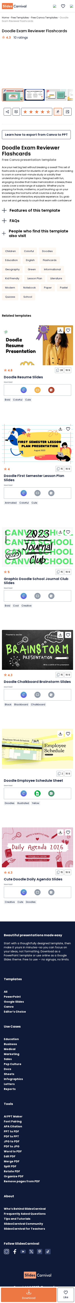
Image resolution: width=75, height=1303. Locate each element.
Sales (8, 1059)
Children (10, 251)
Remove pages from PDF (22, 1181)
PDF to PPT (11, 1136)
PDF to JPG (11, 1146)
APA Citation (13, 1126)
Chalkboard (38, 704)
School (27, 297)
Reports (10, 1089)
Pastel (64, 287)
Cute (28, 399)
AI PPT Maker (13, 1116)
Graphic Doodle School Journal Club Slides (36, 580)
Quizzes (10, 297)
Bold (7, 399)
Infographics (13, 1079)
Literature (56, 278)
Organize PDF (13, 1176)
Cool (16, 605)
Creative (26, 605)
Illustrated (23, 803)
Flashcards (50, 260)
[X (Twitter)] (31, 1251)
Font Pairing (13, 1121)
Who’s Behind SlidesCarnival (25, 1209)
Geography (12, 269)
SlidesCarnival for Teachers (24, 1229)
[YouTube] (23, 1251)
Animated (11, 502)
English (30, 260)
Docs (7, 1069)
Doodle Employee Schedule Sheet (33, 780)
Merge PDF (11, 1161)
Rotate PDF (12, 1171)
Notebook (29, 287)
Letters (9, 1084)
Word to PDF (13, 1151)
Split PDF (10, 1166)
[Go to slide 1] (12, 95)
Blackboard (21, 704)
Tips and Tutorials (17, 1219)
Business (10, 1044)
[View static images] (67, 112)
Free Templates (20, 17)
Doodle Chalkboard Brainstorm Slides (37, 681)
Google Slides (14, 1002)
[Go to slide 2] (34, 95)
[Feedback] (16, 112)
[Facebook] (15, 1251)
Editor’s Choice (15, 1012)
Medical (9, 1049)
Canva (8, 1007)
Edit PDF (9, 1156)
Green (32, 269)
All (5, 992)
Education (11, 260)
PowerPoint (12, 997)
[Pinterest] (39, 1251)
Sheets (9, 1074)
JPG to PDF (11, 1141)
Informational (52, 269)
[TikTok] (48, 1251)
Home (5, 17)
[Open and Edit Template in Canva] (24, 390)
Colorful (29, 251)
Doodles (47, 251)
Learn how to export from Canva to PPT (36, 134)
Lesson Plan (35, 278)
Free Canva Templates (44, 17)
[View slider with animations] (58, 112)
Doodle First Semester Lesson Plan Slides (34, 477)
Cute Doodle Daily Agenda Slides (33, 879)
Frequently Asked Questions (25, 1214)
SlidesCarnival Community (23, 1224)
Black (8, 704)
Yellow (35, 803)
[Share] (7, 112)
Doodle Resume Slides (23, 377)
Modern (10, 287)
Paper (48, 287)
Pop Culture (12, 1064)
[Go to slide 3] (56, 95)
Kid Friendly (12, 278)
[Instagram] (6, 1251)
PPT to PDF (11, 1131)
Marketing (11, 1054)
